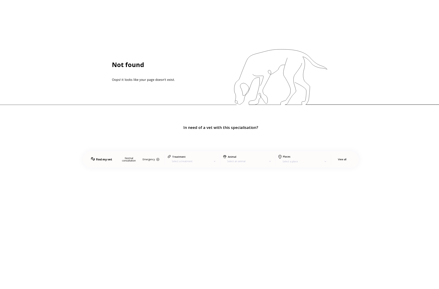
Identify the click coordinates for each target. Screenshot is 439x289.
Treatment (179, 156)
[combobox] (192, 161)
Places (286, 156)
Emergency (148, 159)
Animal (232, 156)
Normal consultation (129, 159)
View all (342, 159)
